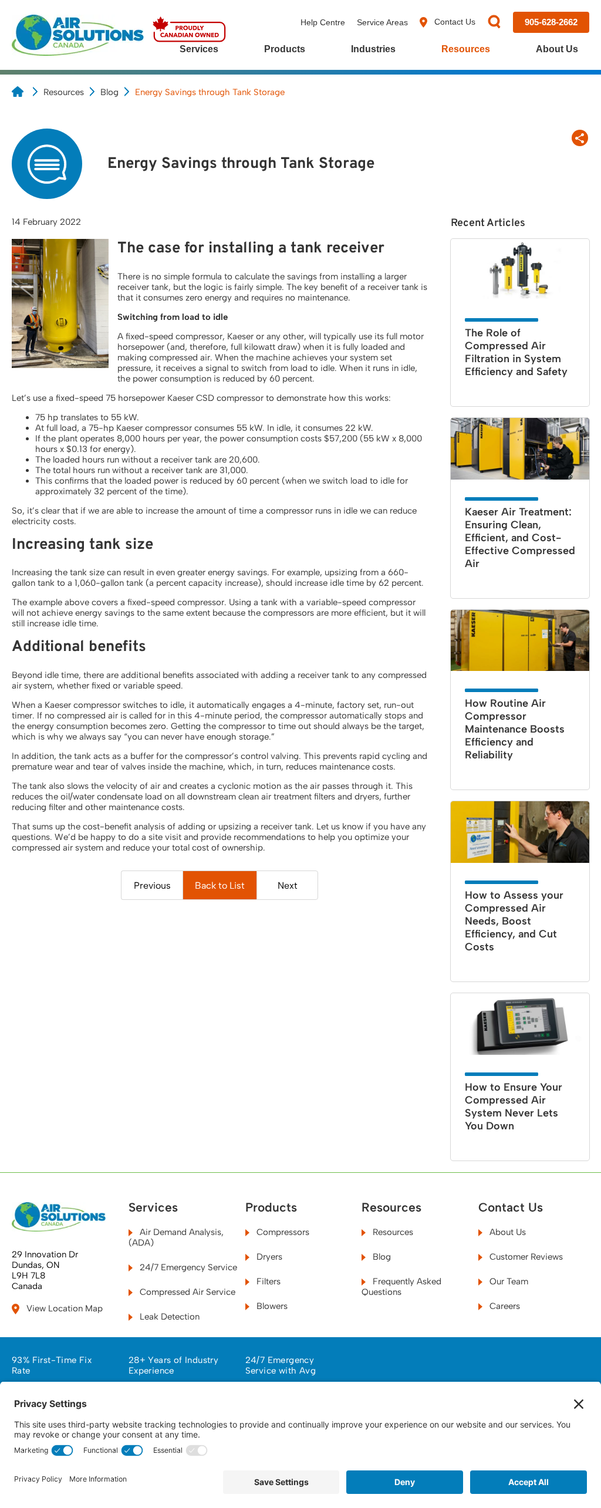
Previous (152, 885)
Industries (373, 49)
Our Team (507, 1281)
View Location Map (63, 1308)
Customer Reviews (525, 1256)
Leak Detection (168, 1316)
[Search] (494, 23)
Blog (109, 92)
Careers (503, 1306)
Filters (267, 1281)
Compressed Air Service (186, 1292)
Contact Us (453, 21)
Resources (465, 49)
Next (288, 885)
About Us (557, 49)
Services (199, 49)
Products (284, 49)
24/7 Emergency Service (187, 1267)
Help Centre (322, 22)
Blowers (271, 1306)
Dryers (268, 1256)
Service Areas (382, 22)
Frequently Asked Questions (401, 1286)
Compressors (281, 1232)
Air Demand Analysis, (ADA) (176, 1237)
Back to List (220, 885)
